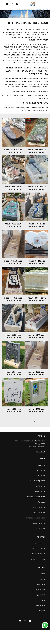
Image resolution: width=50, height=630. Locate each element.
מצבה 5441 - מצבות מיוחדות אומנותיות (36, 336)
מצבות (38, 9)
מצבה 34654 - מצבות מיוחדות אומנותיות (13, 262)
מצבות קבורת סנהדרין (37, 481)
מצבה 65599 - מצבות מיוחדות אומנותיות (37, 151)
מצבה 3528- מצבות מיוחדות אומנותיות (37, 262)
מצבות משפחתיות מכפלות (35, 518)
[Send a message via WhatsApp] (45, 625)
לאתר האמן (41, 595)
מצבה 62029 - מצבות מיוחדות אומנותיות (37, 188)
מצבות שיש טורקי (39, 507)
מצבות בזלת (41, 470)
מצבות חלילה (40, 502)
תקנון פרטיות (40, 528)
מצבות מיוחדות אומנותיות (36, 497)
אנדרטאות (41, 579)
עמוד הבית (45, 9)
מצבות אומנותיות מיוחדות (38, 29)
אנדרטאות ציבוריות (38, 548)
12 (16, 421)
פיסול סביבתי (40, 589)
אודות (43, 600)
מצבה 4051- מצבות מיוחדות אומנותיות (37, 225)
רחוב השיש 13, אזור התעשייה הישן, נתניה (30, 441)
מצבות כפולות (40, 491)
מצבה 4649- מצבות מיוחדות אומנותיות (13, 188)
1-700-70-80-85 (39, 444)
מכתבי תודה (41, 584)
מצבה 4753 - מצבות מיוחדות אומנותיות (13, 410)
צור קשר (42, 611)
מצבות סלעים (40, 486)
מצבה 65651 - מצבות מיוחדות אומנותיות (37, 299)
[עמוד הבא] (9, 421)
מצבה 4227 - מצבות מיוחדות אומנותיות (36, 410)
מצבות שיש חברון (39, 512)
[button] (44, 3)
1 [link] (40, 421)
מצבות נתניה (40, 451)
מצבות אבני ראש (39, 523)
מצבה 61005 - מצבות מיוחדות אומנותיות (13, 151)
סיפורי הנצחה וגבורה (38, 559)
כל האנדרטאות (40, 543)
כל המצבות (41, 465)
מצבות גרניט (41, 475)
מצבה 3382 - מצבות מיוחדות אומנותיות (13, 336)
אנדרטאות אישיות (38, 554)
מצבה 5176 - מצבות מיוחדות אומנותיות (13, 373)
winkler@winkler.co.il (37, 447)
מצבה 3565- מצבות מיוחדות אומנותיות (13, 225)
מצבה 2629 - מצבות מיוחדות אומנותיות (36, 373)
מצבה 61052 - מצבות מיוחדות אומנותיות (13, 299)
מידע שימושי (40, 605)
